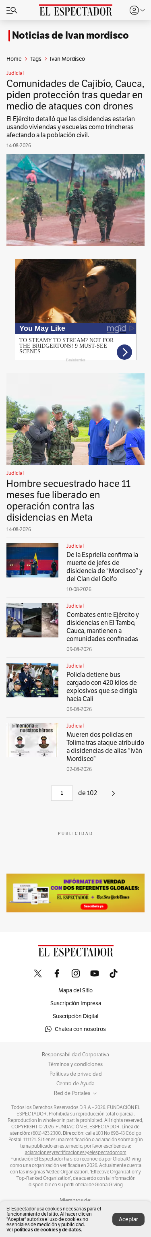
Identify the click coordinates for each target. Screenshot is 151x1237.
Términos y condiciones (75, 1064)
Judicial (15, 73)
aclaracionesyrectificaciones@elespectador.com (75, 1152)
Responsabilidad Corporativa (75, 1055)
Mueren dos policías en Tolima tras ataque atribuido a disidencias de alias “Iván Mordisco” (105, 746)
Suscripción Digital (75, 1016)
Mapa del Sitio (75, 990)
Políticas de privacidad (76, 1074)
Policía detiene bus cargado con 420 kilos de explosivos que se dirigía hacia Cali (101, 686)
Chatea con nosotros (80, 1029)
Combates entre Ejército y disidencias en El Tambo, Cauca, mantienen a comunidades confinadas (102, 626)
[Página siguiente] (113, 796)
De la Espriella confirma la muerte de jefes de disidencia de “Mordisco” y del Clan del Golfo (104, 566)
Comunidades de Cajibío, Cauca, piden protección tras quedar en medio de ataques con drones (75, 94)
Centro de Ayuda (75, 1083)
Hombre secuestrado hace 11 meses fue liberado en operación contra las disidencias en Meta (68, 500)
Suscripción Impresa (75, 1003)
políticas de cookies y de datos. (48, 1230)
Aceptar (128, 1219)
